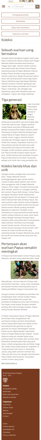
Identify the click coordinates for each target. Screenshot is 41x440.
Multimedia (20, 21)
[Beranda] (21, 1)
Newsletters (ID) (8, 429)
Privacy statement (9, 435)
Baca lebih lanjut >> (9, 363)
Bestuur (5, 410)
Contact (6, 416)
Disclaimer (6, 432)
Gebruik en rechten (21, 34)
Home (5, 424)
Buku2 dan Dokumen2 (20, 28)
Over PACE (7, 405)
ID (9, 7)
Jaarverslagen (8, 413)
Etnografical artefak (20, 15)
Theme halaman (8, 426)
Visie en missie (8, 407)
